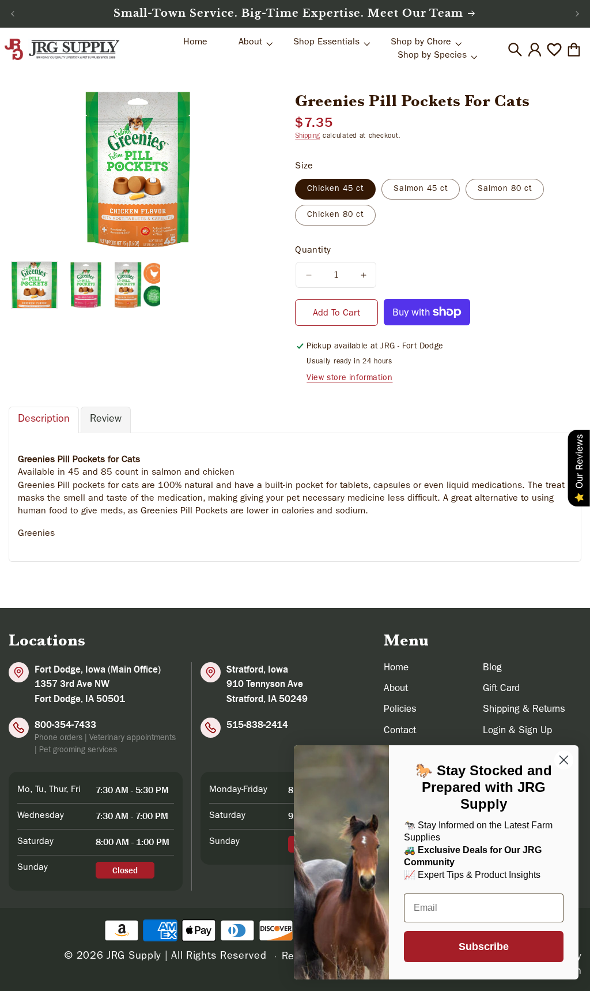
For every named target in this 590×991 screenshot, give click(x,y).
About (396, 689)
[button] (515, 49)
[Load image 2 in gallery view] (85, 284)
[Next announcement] (577, 14)
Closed (125, 870)
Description (44, 420)
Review (106, 420)
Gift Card (501, 689)
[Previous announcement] (12, 14)
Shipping (307, 136)
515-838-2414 (257, 724)
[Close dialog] (564, 760)
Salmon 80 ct (505, 189)
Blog (492, 668)
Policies (400, 710)
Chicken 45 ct (335, 189)
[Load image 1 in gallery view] (34, 284)
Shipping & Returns (524, 710)
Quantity (313, 251)
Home (396, 668)
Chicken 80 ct (335, 215)
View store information (349, 378)
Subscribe (484, 946)
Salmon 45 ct (421, 189)
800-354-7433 (65, 724)
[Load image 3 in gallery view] (137, 284)
